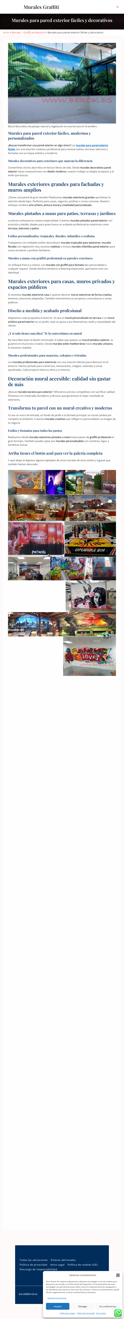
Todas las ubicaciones (34, 1260)
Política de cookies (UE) (83, 1264)
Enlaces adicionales (63, 1260)
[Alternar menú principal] (117, 7)
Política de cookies (67, 1313)
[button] (117, 1275)
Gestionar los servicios (57, 1298)
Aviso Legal (101, 1313)
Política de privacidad (86, 1313)
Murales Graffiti (41, 7)
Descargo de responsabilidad (38, 1269)
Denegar (82, 1306)
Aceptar (58, 1306)
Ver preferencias (107, 1306)
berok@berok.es (28, 1294)
